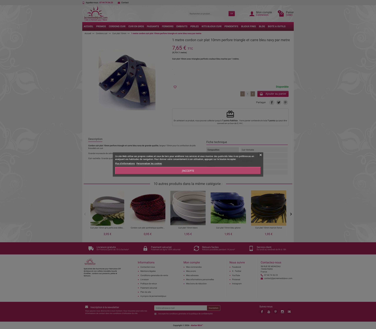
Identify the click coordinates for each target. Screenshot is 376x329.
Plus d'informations (125, 163)
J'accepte (188, 170)
